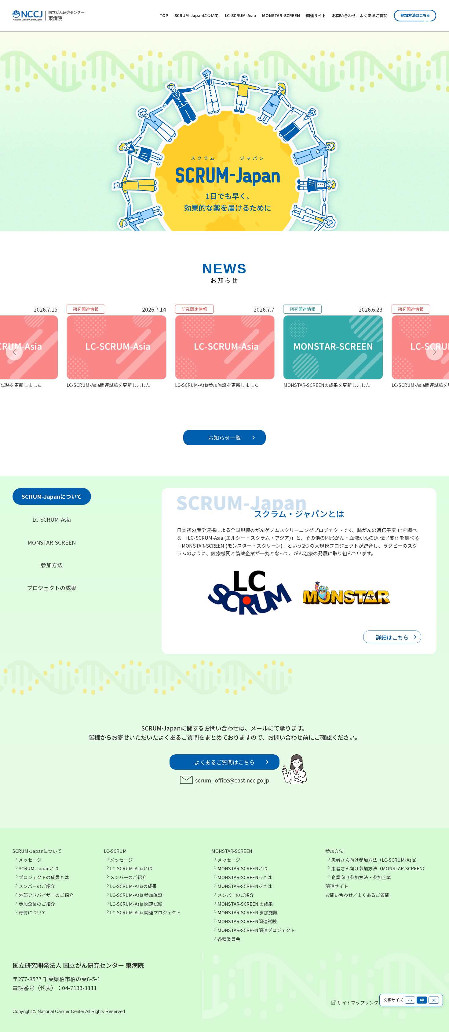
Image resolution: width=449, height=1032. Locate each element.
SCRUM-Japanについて (196, 15)
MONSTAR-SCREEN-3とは (244, 886)
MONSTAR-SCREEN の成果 (245, 904)
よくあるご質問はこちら (224, 762)
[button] (14, 352)
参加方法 (52, 565)
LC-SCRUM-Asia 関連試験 (136, 904)
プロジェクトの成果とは (44, 877)
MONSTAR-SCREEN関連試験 (247, 921)
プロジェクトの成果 (51, 588)
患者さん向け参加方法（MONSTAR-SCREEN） (379, 868)
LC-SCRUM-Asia (240, 15)
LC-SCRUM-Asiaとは (131, 868)
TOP (163, 15)
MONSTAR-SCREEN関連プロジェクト (256, 930)
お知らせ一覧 (224, 438)
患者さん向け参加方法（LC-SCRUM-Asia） (375, 859)
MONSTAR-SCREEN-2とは (244, 877)
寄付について (32, 912)
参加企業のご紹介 (37, 904)
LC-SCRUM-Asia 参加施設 (136, 895)
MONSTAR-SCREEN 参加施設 (247, 912)
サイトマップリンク (357, 1002)
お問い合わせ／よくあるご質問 (360, 15)
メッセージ (30, 859)
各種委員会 (228, 939)
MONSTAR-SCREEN (281, 15)
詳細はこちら (392, 637)
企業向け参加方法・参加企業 (361, 877)
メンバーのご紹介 (37, 886)
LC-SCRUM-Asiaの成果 (133, 886)
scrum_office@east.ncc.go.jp (232, 780)
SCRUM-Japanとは (39, 868)
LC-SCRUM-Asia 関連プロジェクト (145, 912)
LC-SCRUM (115, 851)
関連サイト (316, 15)
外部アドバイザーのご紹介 (46, 895)
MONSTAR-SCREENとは (242, 868)
